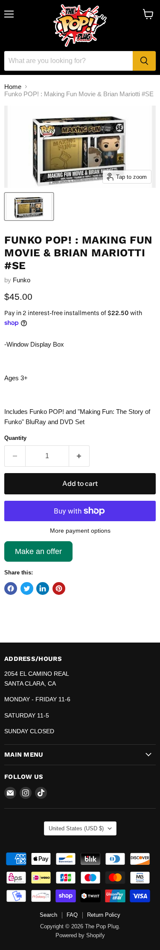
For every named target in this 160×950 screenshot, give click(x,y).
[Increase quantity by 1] (79, 456)
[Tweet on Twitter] (26, 588)
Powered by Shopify (80, 935)
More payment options (80, 530)
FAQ (72, 915)
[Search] (144, 61)
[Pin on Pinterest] (58, 588)
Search (48, 915)
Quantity (15, 438)
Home (12, 86)
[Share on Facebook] (10, 588)
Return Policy (103, 915)
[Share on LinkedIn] (42, 588)
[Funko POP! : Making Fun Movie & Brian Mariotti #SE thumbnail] (29, 206)
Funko (21, 280)
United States (76, 828)
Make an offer (38, 554)
